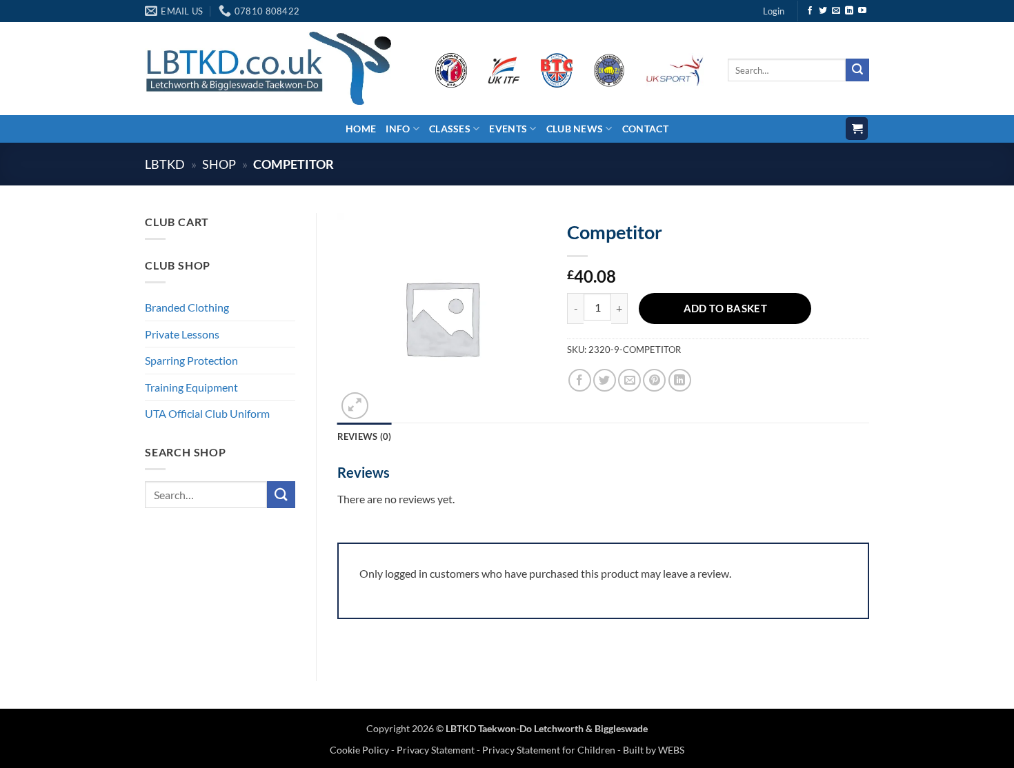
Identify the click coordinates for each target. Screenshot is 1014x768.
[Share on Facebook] (579, 380)
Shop (219, 164)
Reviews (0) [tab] (364, 436)
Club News (575, 128)
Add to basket (726, 308)
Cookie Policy (360, 750)
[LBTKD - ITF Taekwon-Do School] (268, 68)
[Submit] (857, 70)
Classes (449, 128)
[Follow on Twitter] (823, 11)
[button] (773, 11)
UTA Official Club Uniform (207, 413)
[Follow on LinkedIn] (849, 11)
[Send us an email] (836, 11)
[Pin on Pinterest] (654, 380)
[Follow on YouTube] (862, 11)
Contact (645, 128)
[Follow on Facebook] (810, 11)
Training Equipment (191, 387)
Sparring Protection (191, 360)
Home (361, 128)
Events (508, 128)
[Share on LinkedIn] (679, 380)
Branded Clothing (187, 307)
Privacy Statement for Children (548, 750)
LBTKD (165, 164)
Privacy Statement (436, 750)
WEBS (671, 750)
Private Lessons (182, 334)
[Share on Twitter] (604, 380)
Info (398, 128)
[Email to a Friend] (629, 380)
